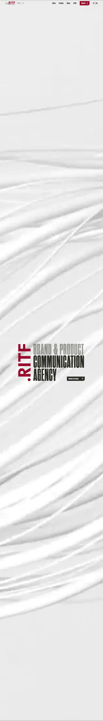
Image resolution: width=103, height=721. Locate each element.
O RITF (74, 3)
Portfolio (61, 3)
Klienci (68, 3)
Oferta (54, 3)
